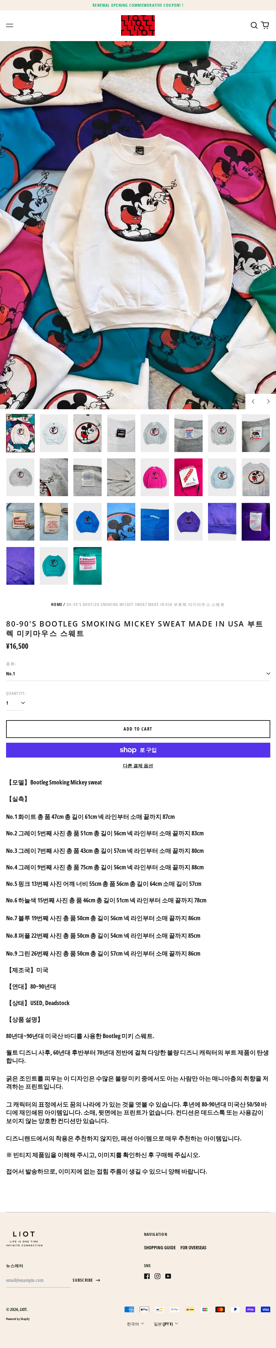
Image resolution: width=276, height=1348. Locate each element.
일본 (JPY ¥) (164, 1324)
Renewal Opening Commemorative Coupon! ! (138, 5)
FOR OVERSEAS (193, 1247)
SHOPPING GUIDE (160, 1247)
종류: (11, 664)
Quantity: (16, 693)
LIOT (23, 1309)
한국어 (133, 1324)
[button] (254, 25)
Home (56, 604)
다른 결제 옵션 (138, 765)
